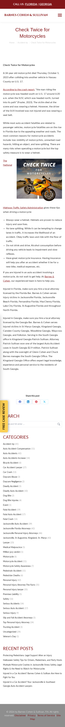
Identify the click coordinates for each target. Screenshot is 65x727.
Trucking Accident (11, 627)
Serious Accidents (11, 604)
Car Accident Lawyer (12, 468)
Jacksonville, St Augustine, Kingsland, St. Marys (25, 538)
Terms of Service (46, 715)
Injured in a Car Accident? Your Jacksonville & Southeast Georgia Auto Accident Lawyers (29, 684)
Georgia (45, 4)
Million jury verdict (11, 552)
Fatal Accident (9, 510)
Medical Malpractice (12, 547)
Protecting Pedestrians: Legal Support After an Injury (27, 655)
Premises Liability (11, 594)
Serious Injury (9, 613)
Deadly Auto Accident (13, 491)
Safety (6, 599)
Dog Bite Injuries (10, 500)
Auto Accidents (10, 453)
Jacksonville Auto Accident (15, 524)
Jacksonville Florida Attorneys (17, 529)
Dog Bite (7, 496)
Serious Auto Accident (13, 608)
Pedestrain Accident (12, 571)
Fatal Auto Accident (12, 514)
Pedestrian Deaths (11, 576)
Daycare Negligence (12, 482)
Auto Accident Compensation (17, 449)
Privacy (32, 715)
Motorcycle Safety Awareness (17, 566)
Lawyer (6, 543)
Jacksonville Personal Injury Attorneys (20, 533)
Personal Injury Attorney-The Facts (19, 585)
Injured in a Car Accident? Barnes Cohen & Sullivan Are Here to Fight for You (32, 675)
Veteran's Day (9, 637)
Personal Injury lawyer (13, 590)
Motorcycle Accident (12, 561)
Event (5, 505)
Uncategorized (9, 632)
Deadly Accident (10, 486)
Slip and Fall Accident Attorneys (17, 618)
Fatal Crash (8, 519)
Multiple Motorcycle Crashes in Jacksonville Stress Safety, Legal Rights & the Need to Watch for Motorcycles (32, 667)
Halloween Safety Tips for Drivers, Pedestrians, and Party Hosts (32, 660)
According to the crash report (18, 89)
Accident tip (8, 444)
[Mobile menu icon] (60, 15)
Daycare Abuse (10, 477)
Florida (31, 4)
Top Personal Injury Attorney (16, 622)
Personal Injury (10, 580)
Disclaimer (20, 715)
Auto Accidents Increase (14, 458)
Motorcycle (8, 557)
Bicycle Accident (10, 463)
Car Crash (7, 472)
